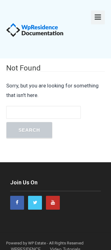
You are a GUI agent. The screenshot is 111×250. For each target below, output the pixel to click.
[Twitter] (35, 203)
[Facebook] (17, 203)
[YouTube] (53, 203)
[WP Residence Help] (35, 29)
